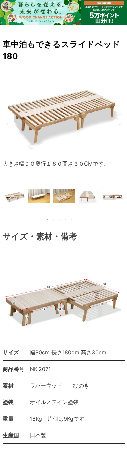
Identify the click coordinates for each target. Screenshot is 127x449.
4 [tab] (65, 219)
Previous (8, 122)
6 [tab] (78, 219)
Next (118, 122)
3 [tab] (59, 219)
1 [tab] (47, 219)
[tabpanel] (15, 196)
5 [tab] (71, 219)
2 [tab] (53, 219)
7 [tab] (84, 219)
